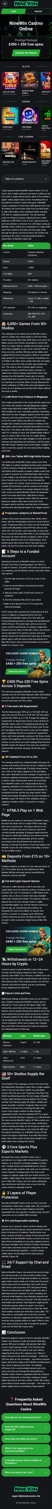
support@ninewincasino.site (26, 1496)
